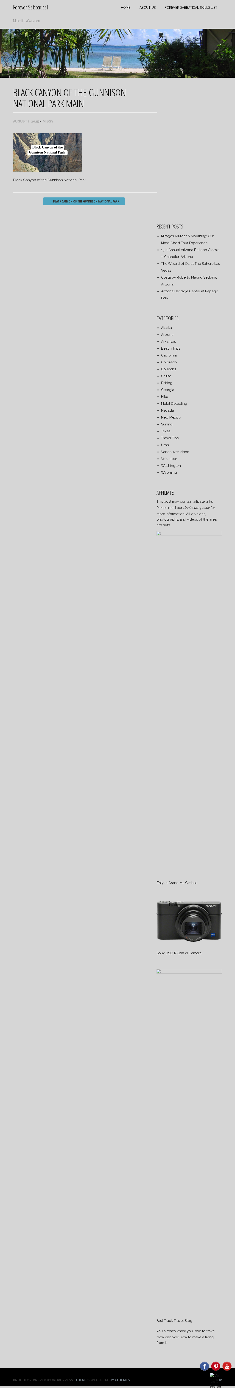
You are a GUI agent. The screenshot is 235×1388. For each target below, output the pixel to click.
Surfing (167, 424)
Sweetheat (98, 1380)
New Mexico (171, 417)
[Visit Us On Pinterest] (215, 1370)
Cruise (166, 376)
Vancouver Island (175, 452)
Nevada (167, 410)
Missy (48, 121)
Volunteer (169, 459)
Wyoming (169, 472)
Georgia (167, 390)
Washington (171, 466)
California (169, 355)
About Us (148, 7)
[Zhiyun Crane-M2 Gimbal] (189, 535)
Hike (164, 397)
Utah (165, 445)
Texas (165, 431)
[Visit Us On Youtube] (226, 1370)
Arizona (167, 335)
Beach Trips (170, 348)
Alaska (166, 328)
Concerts (168, 369)
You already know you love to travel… (187, 1331)
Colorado (169, 362)
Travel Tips (170, 438)
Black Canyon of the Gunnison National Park (84, 201)
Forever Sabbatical (30, 7)
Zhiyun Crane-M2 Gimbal (177, 883)
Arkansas (168, 341)
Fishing (166, 383)
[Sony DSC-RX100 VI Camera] (189, 943)
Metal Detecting (174, 404)
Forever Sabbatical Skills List (191, 7)
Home (125, 7)
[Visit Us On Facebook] (204, 1370)
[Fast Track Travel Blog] (189, 972)
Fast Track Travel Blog (174, 1321)
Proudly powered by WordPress (43, 1380)
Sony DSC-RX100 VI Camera (179, 953)
